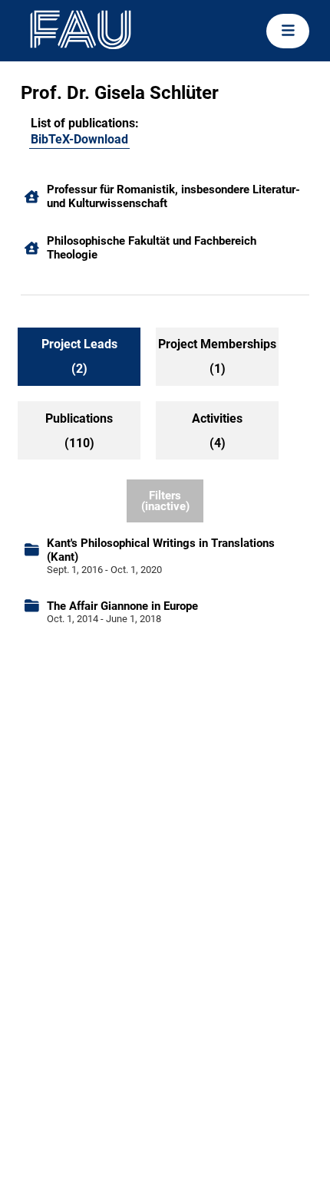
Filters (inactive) (165, 501)
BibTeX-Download (79, 139)
